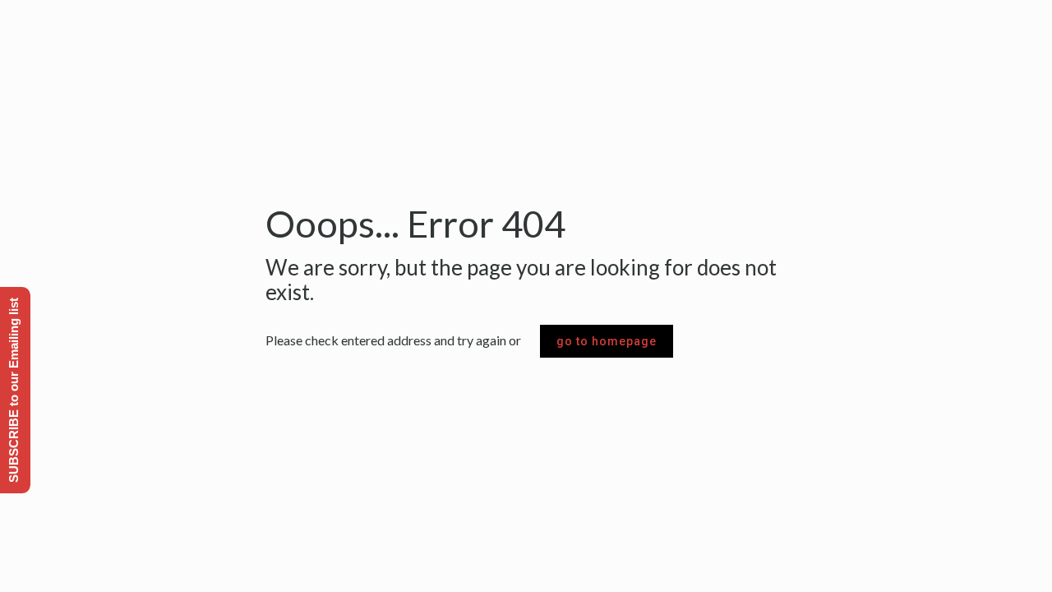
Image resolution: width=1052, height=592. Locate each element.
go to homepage (606, 341)
